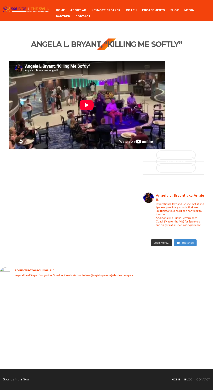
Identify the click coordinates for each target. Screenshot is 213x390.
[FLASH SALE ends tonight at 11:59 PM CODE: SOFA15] (52, 308)
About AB (78, 10)
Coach (131, 10)
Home (60, 10)
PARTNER (63, 16)
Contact (83, 16)
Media (189, 10)
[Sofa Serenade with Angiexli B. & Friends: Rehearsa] (9, 330)
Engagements (153, 10)
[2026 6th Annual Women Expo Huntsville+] (117, 293)
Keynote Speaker (106, 10)
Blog (188, 379)
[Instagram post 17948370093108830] (203, 290)
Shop (174, 10)
